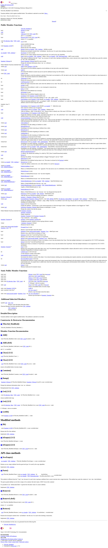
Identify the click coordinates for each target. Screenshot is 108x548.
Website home (4, 539)
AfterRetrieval (24, 136)
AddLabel (23, 34)
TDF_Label (32, 34)
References (23, 193)
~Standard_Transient (26, 223)
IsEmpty (23, 30)
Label (22, 73)
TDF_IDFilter (50, 199)
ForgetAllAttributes (26, 118)
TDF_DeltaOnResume (6, 176)
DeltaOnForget (24, 171)
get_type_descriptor (33, 293)
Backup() (61, 160)
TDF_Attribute (39, 49)
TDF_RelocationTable (61, 56)
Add (29, 276)
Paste (22, 56)
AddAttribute (24, 109)
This (22, 246)
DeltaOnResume (25, 176)
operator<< (23, 197)
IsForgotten (24, 92)
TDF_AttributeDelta (42, 141)
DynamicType (24, 227)
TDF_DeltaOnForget (6, 172)
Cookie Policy (15, 542)
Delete (22, 265)
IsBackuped (24, 158)
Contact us (20, 539)
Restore (23, 49)
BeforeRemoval (25, 126)
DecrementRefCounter (26, 258)
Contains (30, 279)
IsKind (22, 238)
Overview (3, 536)
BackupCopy (24, 162)
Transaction (24, 78)
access (48, 274)
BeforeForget (24, 129)
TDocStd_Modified (26, 28)
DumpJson (23, 207)
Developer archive (12, 539)
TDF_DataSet (40, 193)
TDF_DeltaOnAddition (7, 167)
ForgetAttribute (25, 113)
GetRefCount (24, 251)
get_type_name (32, 290)
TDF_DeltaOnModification (8, 181)
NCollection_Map (8, 41)
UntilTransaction (25, 82)
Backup (23, 155)
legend (54, 21)
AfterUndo (23, 146)
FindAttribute (24, 99)
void (2, 32)
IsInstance (23, 231)
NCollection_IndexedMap (65, 199)
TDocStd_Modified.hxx (10, 524)
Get (22, 41)
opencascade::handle (12, 226)
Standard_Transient (26, 210)
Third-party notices (24, 542)
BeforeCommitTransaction (27, 151)
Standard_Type (4, 228)
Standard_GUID (8, 46)
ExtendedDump (25, 199)
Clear (22, 32)
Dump (22, 61)
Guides (2, 5)
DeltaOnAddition (25, 166)
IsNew (22, 89)
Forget (22, 203)
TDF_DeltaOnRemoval (7, 190)
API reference (13, 536)
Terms (9, 542)
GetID (30, 288)
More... (46, 13)
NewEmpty (24, 52)
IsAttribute (23, 96)
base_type (10, 302)
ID (21, 46)
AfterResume (24, 133)
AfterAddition (24, 123)
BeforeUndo (24, 141)
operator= (23, 219)
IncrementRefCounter (26, 255)
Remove (30, 278)
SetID (22, 66)
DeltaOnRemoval (25, 189)
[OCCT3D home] (6, 3)
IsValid (22, 85)
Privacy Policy (4, 542)
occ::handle (31, 49)
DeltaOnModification (26, 181)
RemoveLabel (24, 37)
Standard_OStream (5, 61)
